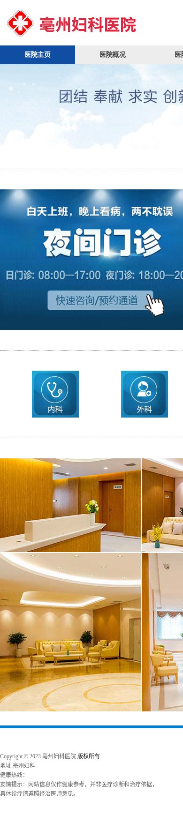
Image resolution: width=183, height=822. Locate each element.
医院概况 (112, 54)
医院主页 (37, 54)
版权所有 (88, 756)
